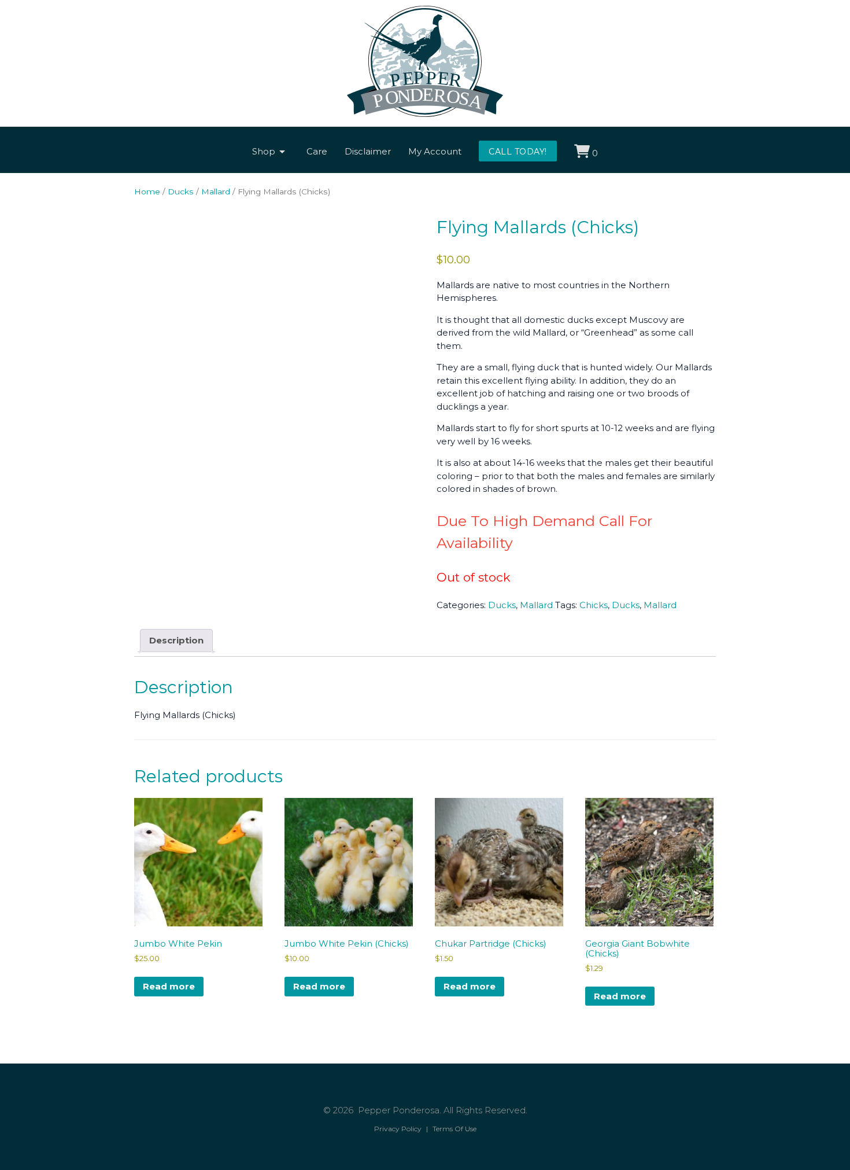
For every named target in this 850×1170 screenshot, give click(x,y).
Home (147, 191)
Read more (169, 986)
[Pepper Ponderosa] (425, 113)
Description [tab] (176, 640)
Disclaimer (368, 151)
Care (316, 151)
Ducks (181, 191)
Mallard (215, 191)
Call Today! (518, 151)
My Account (434, 151)
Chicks (593, 604)
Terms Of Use (454, 1128)
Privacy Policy (398, 1128)
